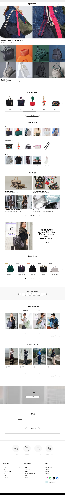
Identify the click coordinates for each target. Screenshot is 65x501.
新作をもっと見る (32, 115)
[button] (2, 64)
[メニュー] (2, 4)
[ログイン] (58, 3)
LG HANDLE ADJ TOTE (21, 274)
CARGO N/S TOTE (10, 274)
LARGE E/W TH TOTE (54, 274)
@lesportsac (25, 310)
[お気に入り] (54, 3)
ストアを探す (32, 396)
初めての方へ (48, 471)
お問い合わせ (47, 473)
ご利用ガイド (48, 469)
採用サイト (26, 477)
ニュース (26, 467)
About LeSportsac (28, 469)
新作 (4, 469)
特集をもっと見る (32, 215)
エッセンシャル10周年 (7, 471)
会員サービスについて (49, 467)
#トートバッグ (25, 295)
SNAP (39, 310)
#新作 (41, 295)
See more (32, 373)
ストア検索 (26, 471)
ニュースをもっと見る (32, 428)
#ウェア (34, 295)
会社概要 (26, 475)
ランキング (5, 481)
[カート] (62, 3)
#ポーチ (30, 295)
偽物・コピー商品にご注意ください (30, 473)
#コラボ (38, 295)
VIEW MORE (46, 242)
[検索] (50, 4)
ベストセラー (6, 473)
